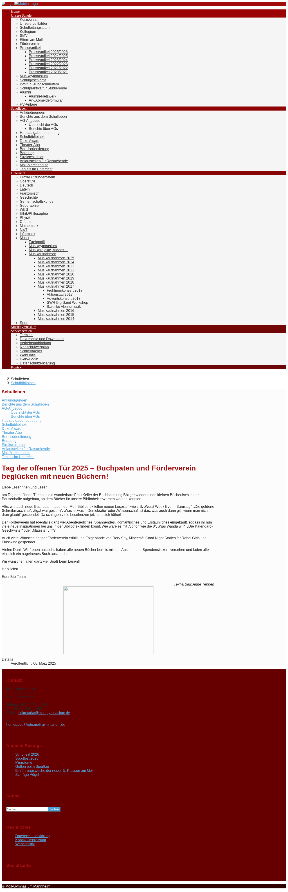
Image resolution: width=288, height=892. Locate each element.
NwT (23, 230)
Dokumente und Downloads (42, 339)
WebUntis (28, 355)
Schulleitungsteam (35, 27)
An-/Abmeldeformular (46, 100)
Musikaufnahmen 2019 (56, 278)
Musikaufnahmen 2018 (56, 282)
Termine (26, 335)
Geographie (29, 205)
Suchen (12, 805)
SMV (24, 36)
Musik (24, 238)
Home (15, 11)
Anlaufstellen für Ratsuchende (44, 161)
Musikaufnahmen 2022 (56, 270)
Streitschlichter (31, 157)
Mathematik (29, 226)
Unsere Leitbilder (33, 23)
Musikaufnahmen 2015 (56, 315)
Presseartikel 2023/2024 (48, 60)
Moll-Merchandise (34, 165)
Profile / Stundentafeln (37, 177)
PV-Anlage (28, 104)
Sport (24, 323)
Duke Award (29, 141)
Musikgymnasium (34, 76)
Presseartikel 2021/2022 (48, 68)
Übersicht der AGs (43, 124)
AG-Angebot (30, 120)
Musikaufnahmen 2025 (56, 258)
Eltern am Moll (31, 40)
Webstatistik (25, 844)
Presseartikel (30, 48)
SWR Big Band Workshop (67, 302)
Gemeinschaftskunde (37, 201)
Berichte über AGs (43, 129)
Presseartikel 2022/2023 (48, 64)
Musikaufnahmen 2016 (56, 311)
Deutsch (26, 185)
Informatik (27, 234)
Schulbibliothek (32, 137)
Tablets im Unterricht (36, 169)
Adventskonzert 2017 (64, 298)
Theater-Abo (30, 145)
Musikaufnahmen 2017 (56, 286)
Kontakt (16, 367)
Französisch (29, 193)
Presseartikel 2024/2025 (48, 56)
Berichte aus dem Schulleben (43, 116)
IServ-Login (29, 359)
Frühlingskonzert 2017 (65, 290)
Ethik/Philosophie (34, 213)
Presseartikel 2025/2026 (48, 52)
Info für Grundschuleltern (39, 84)
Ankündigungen (32, 112)
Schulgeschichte (33, 80)
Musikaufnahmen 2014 (56, 319)
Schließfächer (31, 351)
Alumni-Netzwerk (42, 96)
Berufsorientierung (34, 149)
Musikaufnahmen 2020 (56, 274)
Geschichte (29, 197)
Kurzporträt (28, 19)
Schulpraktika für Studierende (43, 88)
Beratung (27, 153)
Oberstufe (27, 181)
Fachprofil (37, 242)
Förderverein (30, 44)
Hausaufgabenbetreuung (40, 133)
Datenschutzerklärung (37, 363)
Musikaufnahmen (42, 254)
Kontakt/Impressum (30, 840)
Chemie (26, 222)
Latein (25, 189)
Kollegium (28, 31)
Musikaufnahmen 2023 (56, 266)
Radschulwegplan (34, 347)
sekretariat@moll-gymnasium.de (44, 713)
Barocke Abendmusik (64, 306)
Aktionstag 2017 (60, 294)
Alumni (25, 92)
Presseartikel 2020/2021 (48, 72)
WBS (24, 209)
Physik (25, 218)
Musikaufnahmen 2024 (56, 262)
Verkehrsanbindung (35, 343)
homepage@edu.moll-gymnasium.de (35, 724)
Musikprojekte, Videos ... (48, 250)
